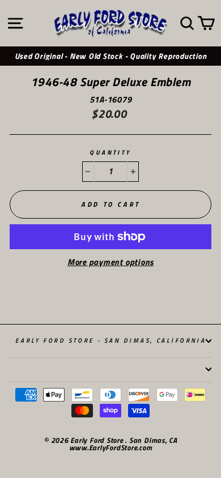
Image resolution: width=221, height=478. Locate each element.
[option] (110, 56)
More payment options (110, 262)
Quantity (110, 152)
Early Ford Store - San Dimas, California (110, 340)
